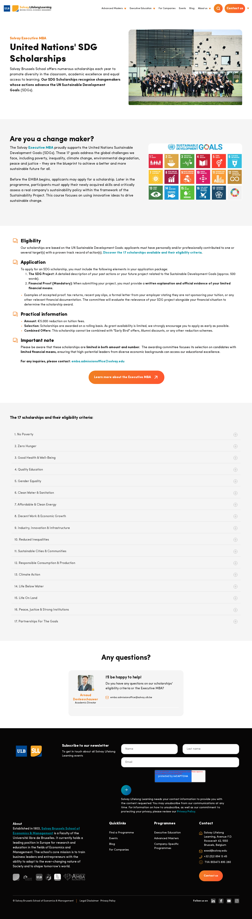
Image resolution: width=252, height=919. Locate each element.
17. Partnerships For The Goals (36, 621)
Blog (112, 844)
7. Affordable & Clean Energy (35, 504)
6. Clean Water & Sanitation (34, 493)
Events (113, 838)
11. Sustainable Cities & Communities (40, 551)
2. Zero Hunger (25, 446)
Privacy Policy (186, 811)
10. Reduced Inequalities (32, 539)
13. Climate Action (27, 574)
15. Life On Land (26, 598)
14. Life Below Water (29, 586)
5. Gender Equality (28, 481)
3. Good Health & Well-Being (35, 458)
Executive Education (167, 832)
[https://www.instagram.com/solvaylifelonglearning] (236, 901)
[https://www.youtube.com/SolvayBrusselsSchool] (229, 901)
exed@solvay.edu (215, 850)
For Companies (119, 849)
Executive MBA (40, 148)
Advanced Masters (166, 838)
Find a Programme (121, 832)
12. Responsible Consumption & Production (45, 563)
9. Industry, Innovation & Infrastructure (42, 528)
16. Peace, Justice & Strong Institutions (42, 609)
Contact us (235, 8)
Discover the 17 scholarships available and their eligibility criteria (152, 252)
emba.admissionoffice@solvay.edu (97, 361)
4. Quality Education (29, 469)
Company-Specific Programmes (166, 846)
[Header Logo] (27, 8)
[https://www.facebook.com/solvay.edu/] (221, 901)
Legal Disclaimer (89, 901)
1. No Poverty (24, 434)
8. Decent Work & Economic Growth (40, 516)
